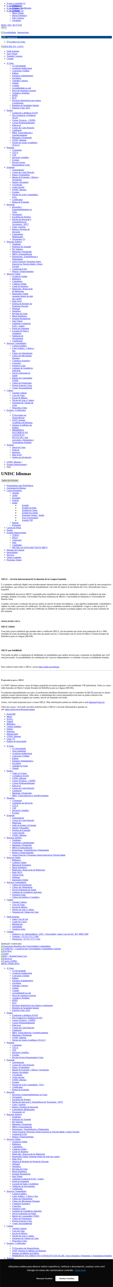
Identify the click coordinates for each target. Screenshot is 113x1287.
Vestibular (16, 840)
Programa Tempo (14, 560)
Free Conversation (30, 518)
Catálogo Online (19, 862)
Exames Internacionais (16, 532)
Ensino (10, 771)
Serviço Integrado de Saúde (24, 890)
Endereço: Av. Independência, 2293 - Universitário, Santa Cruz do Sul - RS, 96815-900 (50, 934)
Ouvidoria (16, 763)
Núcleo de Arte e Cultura (23, 909)
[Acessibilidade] (9, 32)
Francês (15, 500)
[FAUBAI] (6, 951)
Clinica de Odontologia (22, 887)
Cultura (10, 899)
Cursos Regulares (14, 490)
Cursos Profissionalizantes (23, 783)
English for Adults (30, 513)
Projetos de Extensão (21, 830)
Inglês (14, 503)
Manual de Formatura (21, 865)
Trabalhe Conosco (14, 56)
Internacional (23, 32)
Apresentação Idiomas (16, 488)
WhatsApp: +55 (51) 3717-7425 (26, 939)
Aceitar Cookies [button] (66, 1278)
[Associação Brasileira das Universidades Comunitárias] (26, 946)
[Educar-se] (6, 958)
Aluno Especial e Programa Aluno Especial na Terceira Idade (38, 855)
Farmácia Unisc (19, 895)
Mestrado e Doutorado (22, 793)
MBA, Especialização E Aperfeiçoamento (30, 795)
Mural (9, 716)
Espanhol (16, 498)
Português (16, 525)
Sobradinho (17, 926)
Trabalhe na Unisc (20, 766)
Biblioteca (11, 724)
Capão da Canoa (19, 922)
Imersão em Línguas (15, 550)
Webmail (16, 877)
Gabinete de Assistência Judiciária (27, 892)
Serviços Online (14, 857)
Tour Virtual (12, 53)
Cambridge (17, 545)
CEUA (15, 805)
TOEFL (15, 535)
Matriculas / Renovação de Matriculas (28, 870)
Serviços (10, 555)
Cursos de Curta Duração (23, 788)
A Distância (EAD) (20, 776)
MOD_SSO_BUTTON (11, 25)
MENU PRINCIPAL (10, 963)
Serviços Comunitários (16, 882)
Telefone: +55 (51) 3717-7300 (25, 936)
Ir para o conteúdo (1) (16, 3)
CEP (14, 808)
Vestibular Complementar (23, 842)
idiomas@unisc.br (97, 702)
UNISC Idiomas (14, 736)
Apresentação (18, 818)
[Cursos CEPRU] (9, 961)
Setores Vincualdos (20, 828)
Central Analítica (14, 726)
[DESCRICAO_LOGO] (12, 46)
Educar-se (16, 785)
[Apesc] (5, 953)
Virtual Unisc (18, 875)
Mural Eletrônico (19, 867)
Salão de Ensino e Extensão (24, 825)
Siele (14, 542)
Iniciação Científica (20, 810)
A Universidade (19, 748)
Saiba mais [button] (80, 1270)
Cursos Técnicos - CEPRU (24, 781)
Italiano (15, 523)
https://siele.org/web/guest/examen (20, 709)
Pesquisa (10, 798)
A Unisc (10, 746)
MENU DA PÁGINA (10, 481)
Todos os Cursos (19, 773)
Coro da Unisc (18, 904)
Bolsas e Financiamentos (23, 852)
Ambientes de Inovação (22, 803)
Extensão (11, 815)
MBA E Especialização (22, 847)
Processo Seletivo (14, 838)
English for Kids (29, 508)
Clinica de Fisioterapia (22, 885)
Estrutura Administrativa (22, 761)
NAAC (10, 719)
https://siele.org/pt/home (49, 667)
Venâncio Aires (18, 929)
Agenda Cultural (19, 902)
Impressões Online (20, 880)
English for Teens (29, 510)
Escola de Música (19, 907)
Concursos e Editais (20, 756)
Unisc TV (11, 739)
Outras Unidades (14, 557)
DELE (15, 537)
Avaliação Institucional (22, 753)
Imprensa (11, 731)
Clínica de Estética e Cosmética (25, 897)
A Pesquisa (17, 800)
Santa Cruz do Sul (20, 919)
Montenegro (17, 924)
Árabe (15, 495)
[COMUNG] (31, 948)
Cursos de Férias (14, 527)
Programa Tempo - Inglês (33, 515)
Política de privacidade (16, 741)
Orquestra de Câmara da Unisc (25, 912)
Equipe (10, 530)
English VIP (27, 520)
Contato (10, 58)
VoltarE (10, 721)
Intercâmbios (12, 552)
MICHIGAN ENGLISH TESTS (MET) (30, 547)
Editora (10, 729)
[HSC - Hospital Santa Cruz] (14, 956)
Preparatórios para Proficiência (20, 485)
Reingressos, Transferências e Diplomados (30, 850)
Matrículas (16, 823)
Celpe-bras (16, 540)
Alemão (15, 493)
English (25, 505)
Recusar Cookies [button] (45, 1278)
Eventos (15, 813)
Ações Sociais (18, 833)
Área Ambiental (19, 751)
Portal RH (11, 714)
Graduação (17, 790)
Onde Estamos (13, 51)
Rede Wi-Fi (17, 872)
